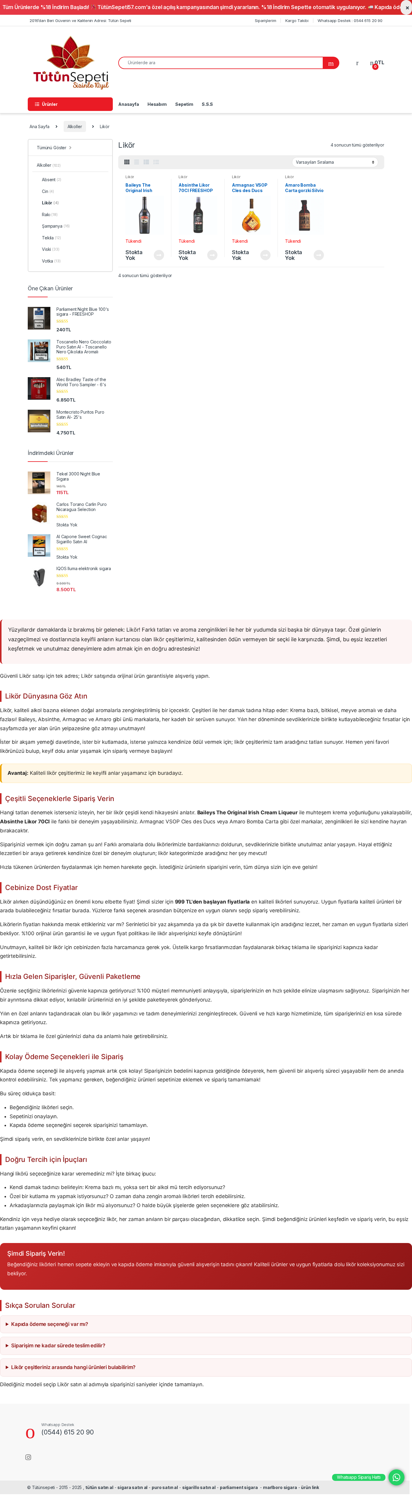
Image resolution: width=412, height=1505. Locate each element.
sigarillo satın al (199, 1487)
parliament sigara (239, 1487)
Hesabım (157, 104)
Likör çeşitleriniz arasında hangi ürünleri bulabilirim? (73, 1367)
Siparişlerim (265, 20)
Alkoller (75, 126)
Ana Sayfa (39, 126)
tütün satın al (99, 1487)
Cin (48, 191)
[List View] (156, 162)
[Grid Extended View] (136, 162)
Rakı (50, 214)
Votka (51, 260)
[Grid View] (127, 162)
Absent (51, 179)
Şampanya (56, 226)
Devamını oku (155, 255)
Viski (50, 249)
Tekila (51, 237)
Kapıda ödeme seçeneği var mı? (49, 1324)
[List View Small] (146, 162)
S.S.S (207, 104)
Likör (129, 177)
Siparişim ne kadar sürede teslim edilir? (58, 1346)
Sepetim (184, 104)
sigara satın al (132, 1487)
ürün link (310, 1487)
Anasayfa (128, 104)
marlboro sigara (280, 1487)
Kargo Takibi (296, 20)
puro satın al (165, 1487)
